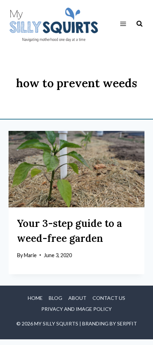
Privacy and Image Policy (76, 309)
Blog (55, 298)
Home (35, 298)
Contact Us (109, 298)
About (77, 298)
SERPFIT (127, 323)
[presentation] (76, 169)
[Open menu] (123, 24)
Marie (30, 255)
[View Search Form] (139, 23)
